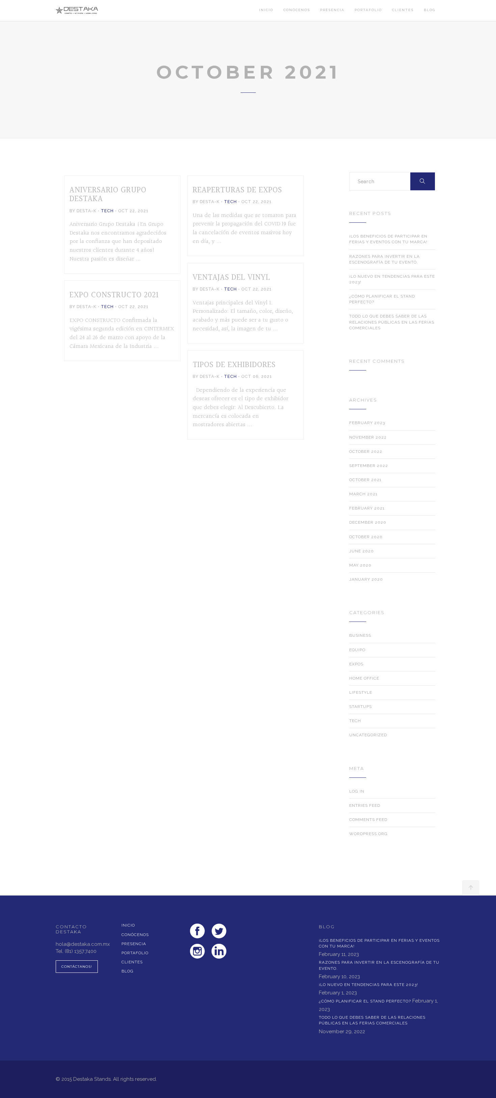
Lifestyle (360, 692)
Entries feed (364, 805)
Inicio (266, 10)
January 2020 (366, 579)
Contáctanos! (76, 966)
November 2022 (368, 437)
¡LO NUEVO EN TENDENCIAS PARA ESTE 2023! (392, 279)
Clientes (403, 10)
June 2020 (361, 551)
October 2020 (366, 536)
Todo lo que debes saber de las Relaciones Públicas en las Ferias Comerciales (391, 322)
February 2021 (367, 508)
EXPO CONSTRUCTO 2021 (114, 295)
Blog (429, 10)
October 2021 (365, 479)
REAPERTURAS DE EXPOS (237, 190)
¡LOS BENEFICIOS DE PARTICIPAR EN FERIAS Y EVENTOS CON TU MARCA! (388, 239)
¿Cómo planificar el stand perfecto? (382, 299)
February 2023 (367, 422)
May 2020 (360, 565)
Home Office (364, 678)
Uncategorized (368, 735)
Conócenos (296, 10)
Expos (356, 664)
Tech (107, 211)
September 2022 (368, 465)
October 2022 (365, 451)
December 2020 (367, 522)
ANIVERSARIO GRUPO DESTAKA (108, 194)
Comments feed (368, 819)
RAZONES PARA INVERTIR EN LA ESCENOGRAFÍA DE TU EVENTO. (384, 259)
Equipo (357, 650)
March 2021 (363, 494)
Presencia (332, 10)
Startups (360, 706)
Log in (356, 791)
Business (360, 635)
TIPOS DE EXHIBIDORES (234, 365)
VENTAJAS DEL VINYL (231, 277)
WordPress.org (368, 833)
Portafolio (368, 10)
